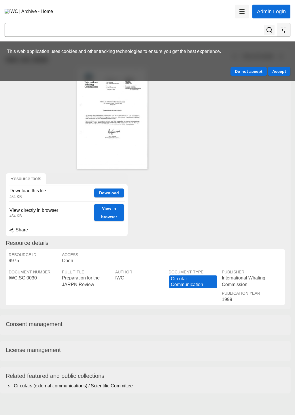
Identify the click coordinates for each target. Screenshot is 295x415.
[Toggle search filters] (283, 30)
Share (21, 229)
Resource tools (25, 178)
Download (109, 193)
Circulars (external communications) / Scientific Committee (72, 385)
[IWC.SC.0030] (112, 118)
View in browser (109, 212)
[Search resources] (269, 30)
